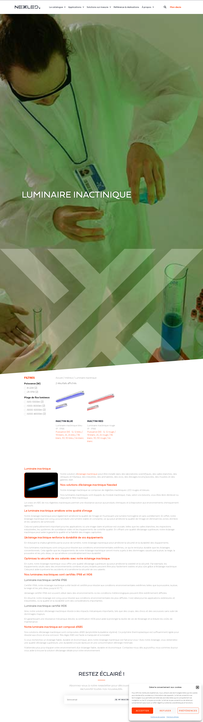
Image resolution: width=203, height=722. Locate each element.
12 (72, 431)
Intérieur (69, 377)
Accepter (142, 710)
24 (66, 435)
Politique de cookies (158, 717)
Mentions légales (172, 717)
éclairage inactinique (87, 474)
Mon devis (175, 7)
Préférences (188, 710)
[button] (197, 687)
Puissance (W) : (64, 431)
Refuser (165, 710)
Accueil (59, 377)
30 (63, 438)
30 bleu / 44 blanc (75, 438)
